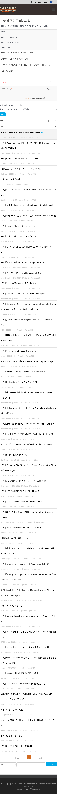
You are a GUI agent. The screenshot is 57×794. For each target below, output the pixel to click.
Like (3, 83)
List (2, 114)
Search (51, 764)
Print (53, 83)
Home (33, 2)
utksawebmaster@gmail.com (28, 788)
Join (45, 2)
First (17, 757)
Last (40, 757)
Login (40, 2)
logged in (25, 97)
